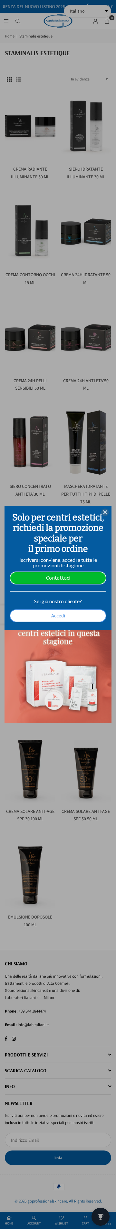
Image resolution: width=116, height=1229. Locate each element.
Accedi (58, 615)
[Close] (105, 512)
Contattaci (58, 577)
